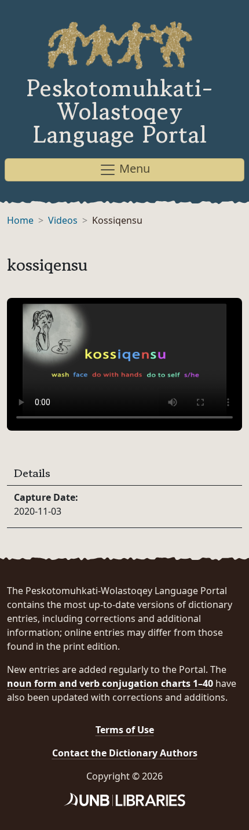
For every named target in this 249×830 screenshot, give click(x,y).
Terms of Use (125, 729)
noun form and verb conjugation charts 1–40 (110, 683)
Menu (133, 168)
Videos (63, 220)
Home (20, 220)
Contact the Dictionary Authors (124, 753)
